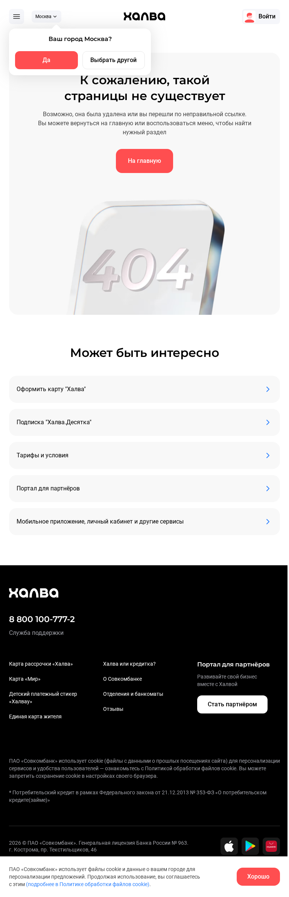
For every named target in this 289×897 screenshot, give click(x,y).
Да (46, 60)
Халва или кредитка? (129, 664)
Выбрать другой (113, 60)
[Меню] (16, 16)
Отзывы (113, 709)
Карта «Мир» (25, 679)
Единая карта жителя (35, 716)
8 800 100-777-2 (42, 619)
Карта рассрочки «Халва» (41, 664)
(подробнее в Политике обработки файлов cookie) (87, 884)
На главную (144, 160)
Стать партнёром (232, 704)
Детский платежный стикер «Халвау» (43, 697)
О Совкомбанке (122, 679)
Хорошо (258, 876)
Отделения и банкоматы (133, 694)
